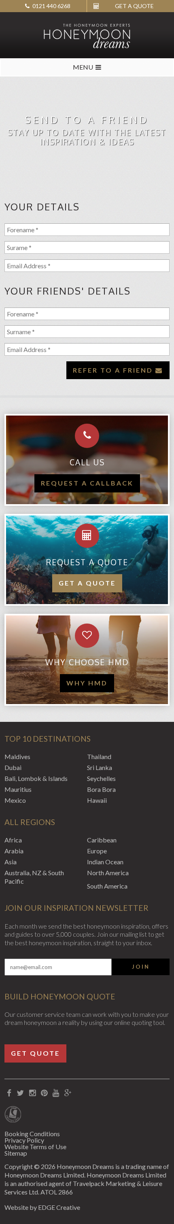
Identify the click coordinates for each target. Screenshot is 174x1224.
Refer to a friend (114, 370)
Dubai (12, 767)
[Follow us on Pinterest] (44, 1093)
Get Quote (35, 1053)
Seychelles (101, 778)
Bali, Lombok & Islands (36, 778)
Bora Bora (101, 789)
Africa (13, 840)
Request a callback (87, 483)
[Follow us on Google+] (68, 1093)
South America (107, 886)
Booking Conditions (32, 1133)
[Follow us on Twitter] (20, 1093)
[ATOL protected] (12, 1115)
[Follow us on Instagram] (32, 1093)
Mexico (15, 800)
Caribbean (102, 840)
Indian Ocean (105, 861)
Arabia (13, 851)
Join (141, 966)
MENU (83, 67)
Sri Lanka (99, 767)
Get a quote (87, 583)
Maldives (17, 756)
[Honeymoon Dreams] (87, 35)
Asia (10, 861)
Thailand (99, 756)
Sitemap (15, 1153)
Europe (97, 851)
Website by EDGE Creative (42, 1207)
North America (108, 872)
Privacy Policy (24, 1140)
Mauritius (18, 789)
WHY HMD (87, 683)
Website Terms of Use (35, 1146)
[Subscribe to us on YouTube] (56, 1093)
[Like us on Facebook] (9, 1093)
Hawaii (97, 800)
